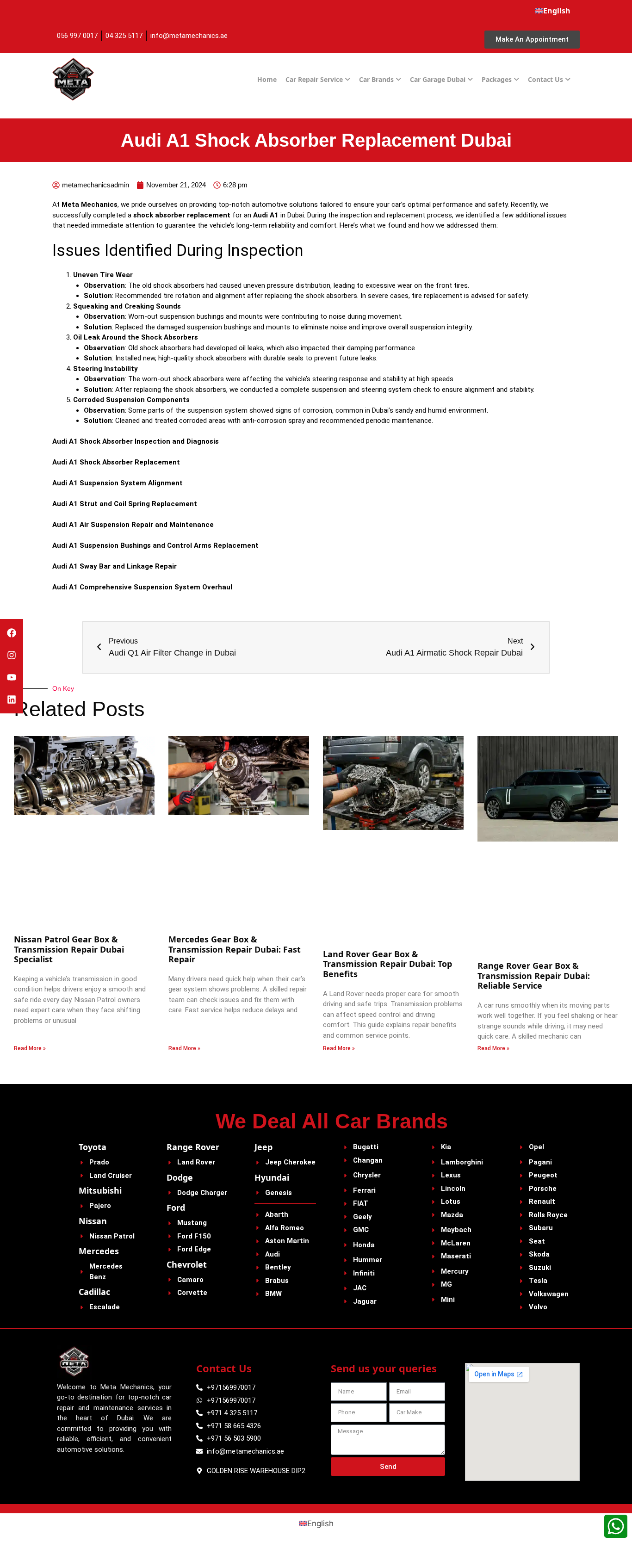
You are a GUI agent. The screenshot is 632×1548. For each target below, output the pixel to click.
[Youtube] (11, 677)
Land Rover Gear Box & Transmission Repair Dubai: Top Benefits (387, 963)
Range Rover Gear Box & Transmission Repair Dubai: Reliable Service (533, 975)
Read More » (30, 1048)
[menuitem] (553, 10)
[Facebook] (11, 633)
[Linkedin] (11, 699)
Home (267, 79)
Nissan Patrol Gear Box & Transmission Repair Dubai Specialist (69, 949)
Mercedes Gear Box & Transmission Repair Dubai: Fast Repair (234, 949)
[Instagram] (11, 655)
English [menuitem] (320, 1523)
